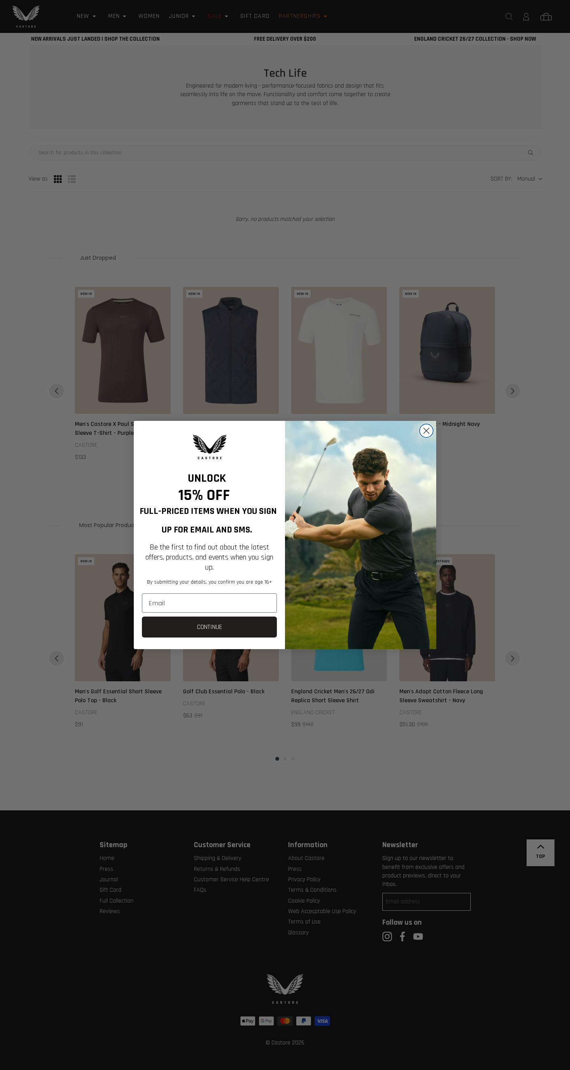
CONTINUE (209, 626)
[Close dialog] (426, 431)
